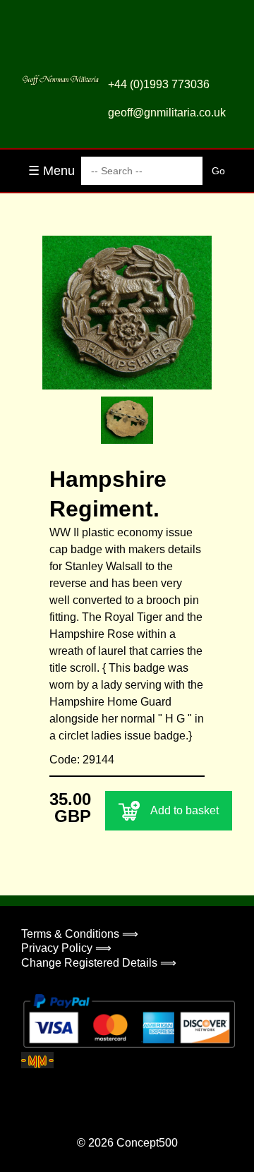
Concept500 (147, 1143)
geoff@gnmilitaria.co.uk (167, 113)
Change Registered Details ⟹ (98, 963)
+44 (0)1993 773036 (159, 84)
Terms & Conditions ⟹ (79, 934)
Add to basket (184, 810)
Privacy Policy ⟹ (66, 948)
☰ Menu (51, 171)
